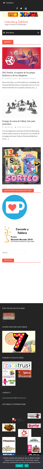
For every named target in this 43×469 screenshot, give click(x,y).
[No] (40, 462)
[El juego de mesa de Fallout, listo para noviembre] (21, 106)
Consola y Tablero (16, 22)
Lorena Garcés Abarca (28, 78)
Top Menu (9, 3)
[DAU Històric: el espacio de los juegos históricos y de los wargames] (21, 58)
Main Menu (10, 32)
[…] (35, 87)
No (26, 466)
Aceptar (19, 466)
